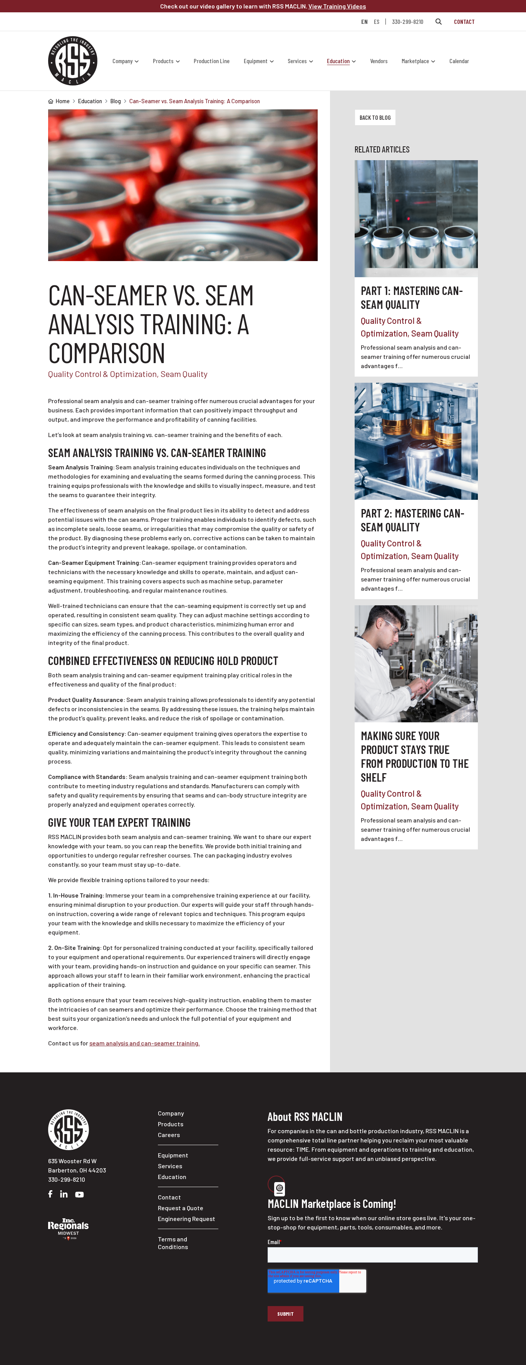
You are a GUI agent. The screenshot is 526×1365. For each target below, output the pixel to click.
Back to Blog (375, 117)
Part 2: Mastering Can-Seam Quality (412, 520)
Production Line (211, 60)
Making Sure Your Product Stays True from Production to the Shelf (415, 756)
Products (163, 60)
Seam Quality (184, 373)
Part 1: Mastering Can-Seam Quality (412, 297)
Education (338, 60)
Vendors (379, 60)
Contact (464, 21)
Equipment (256, 60)
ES (376, 21)
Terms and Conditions (173, 1242)
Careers (169, 1134)
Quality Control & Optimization (102, 373)
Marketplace (415, 60)
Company (122, 60)
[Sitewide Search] (438, 21)
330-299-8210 (407, 21)
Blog (116, 101)
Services (297, 60)
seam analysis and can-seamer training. (144, 1043)
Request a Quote (180, 1207)
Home (63, 101)
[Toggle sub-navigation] (137, 61)
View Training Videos (337, 6)
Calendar (459, 60)
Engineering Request (186, 1218)
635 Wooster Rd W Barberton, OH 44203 (77, 1165)
